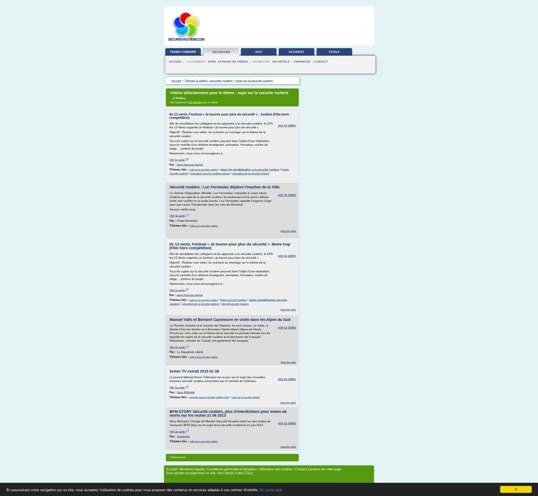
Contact (321, 61)
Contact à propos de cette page (318, 469)
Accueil (175, 61)
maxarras (183, 436)
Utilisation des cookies (276, 469)
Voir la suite (177, 159)
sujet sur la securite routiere (203, 169)
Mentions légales (192, 469)
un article (281, 61)
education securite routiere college (210, 173)
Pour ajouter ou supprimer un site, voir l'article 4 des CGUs (209, 473)
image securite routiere (233, 300)
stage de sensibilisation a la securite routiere (249, 169)
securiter (221, 52)
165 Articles (194, 102)
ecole (334, 52)
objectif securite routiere (235, 304)
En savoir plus (271, 490)
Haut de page (288, 231)
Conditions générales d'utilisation (232, 469)
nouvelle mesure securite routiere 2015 (209, 397)
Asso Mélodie (186, 392)
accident (296, 52)
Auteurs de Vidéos (233, 61)
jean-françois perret (190, 164)
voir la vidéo (287, 125)
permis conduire (183, 52)
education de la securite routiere (250, 173)
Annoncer (302, 61)
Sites (212, 61)
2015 (258, 52)
